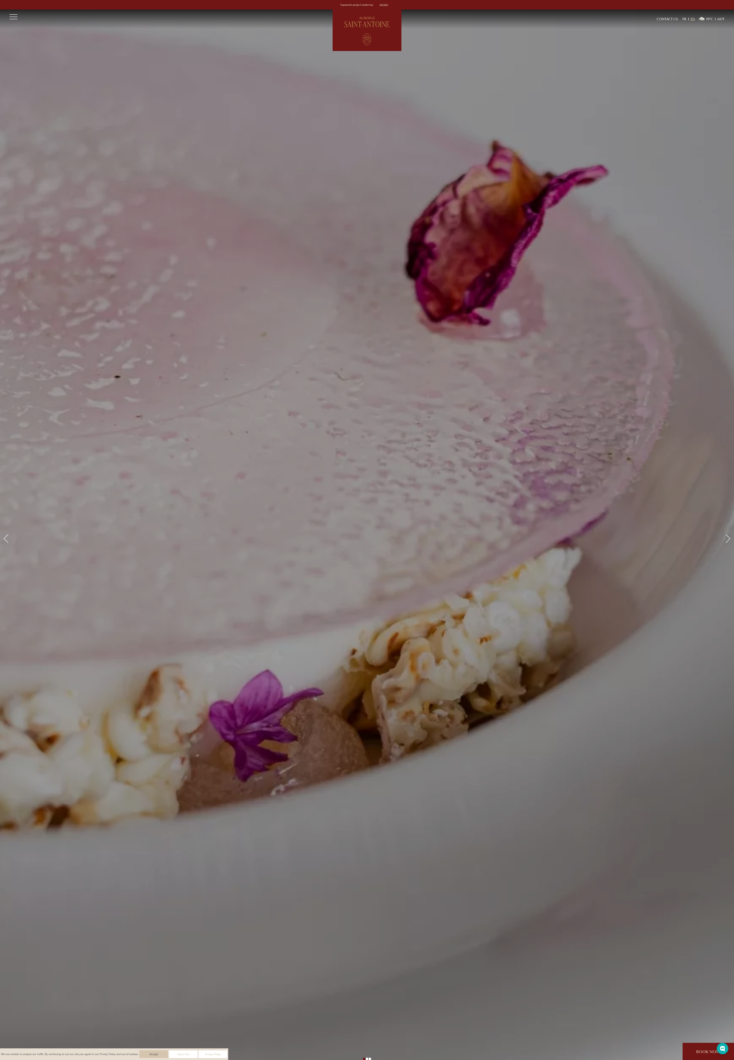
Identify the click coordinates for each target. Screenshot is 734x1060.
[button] (364, 1059)
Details (384, 4)
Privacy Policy (107, 1054)
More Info (183, 1054)
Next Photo (726, 538)
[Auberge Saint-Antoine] (367, 30)
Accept (153, 1054)
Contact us (667, 19)
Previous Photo (8, 538)
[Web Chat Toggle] (722, 1048)
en (693, 19)
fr (684, 19)
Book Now (708, 1051)
